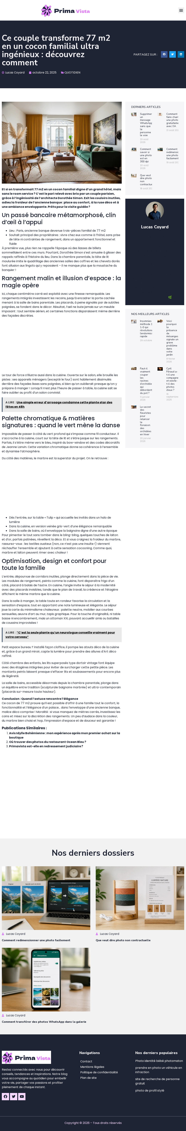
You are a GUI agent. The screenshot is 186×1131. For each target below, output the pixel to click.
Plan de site (88, 1078)
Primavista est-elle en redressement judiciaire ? (46, 746)
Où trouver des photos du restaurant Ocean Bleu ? (47, 742)
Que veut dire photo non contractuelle (147, 180)
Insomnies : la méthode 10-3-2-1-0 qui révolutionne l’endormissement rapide (150, 328)
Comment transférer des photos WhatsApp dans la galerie (44, 1022)
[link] (149, 1090)
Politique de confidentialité (99, 1072)
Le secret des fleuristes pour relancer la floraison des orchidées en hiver (145, 420)
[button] (181, 10)
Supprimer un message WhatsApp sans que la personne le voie (146, 124)
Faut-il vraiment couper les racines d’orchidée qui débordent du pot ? (146, 381)
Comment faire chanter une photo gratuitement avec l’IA (173, 120)
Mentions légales (92, 1067)
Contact (86, 1061)
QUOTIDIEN (72, 72)
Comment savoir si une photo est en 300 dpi (146, 155)
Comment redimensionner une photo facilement (175, 153)
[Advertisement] (62, 346)
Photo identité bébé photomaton (159, 1061)
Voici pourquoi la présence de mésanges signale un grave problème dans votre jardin (172, 337)
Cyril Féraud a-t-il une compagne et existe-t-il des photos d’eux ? (172, 379)
